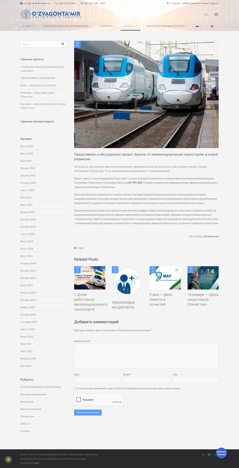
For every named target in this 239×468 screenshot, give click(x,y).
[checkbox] (8, 459)
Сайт (175, 374)
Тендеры (25, 430)
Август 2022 (27, 329)
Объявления (27, 416)
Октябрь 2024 (28, 226)
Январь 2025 (27, 211)
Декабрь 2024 (28, 219)
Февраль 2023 (28, 292)
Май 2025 (26, 197)
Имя (77, 374)
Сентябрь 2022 (28, 321)
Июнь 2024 (26, 248)
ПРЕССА (25, 423)
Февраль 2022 (28, 358)
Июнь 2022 (26, 336)
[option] (146, 94)
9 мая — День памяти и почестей (161, 299)
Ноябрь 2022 (27, 307)
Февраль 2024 (28, 263)
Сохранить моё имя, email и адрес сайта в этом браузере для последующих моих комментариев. (129, 388)
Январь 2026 (27, 168)
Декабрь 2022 (28, 299)
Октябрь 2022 (28, 314)
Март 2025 (26, 204)
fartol (36, 463)
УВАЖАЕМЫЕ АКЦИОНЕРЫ (123, 305)
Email (127, 374)
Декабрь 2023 (28, 270)
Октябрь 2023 (28, 277)
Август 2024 (27, 233)
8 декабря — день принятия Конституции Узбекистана (43, 105)
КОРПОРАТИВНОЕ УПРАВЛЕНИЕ (40, 386)
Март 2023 (26, 285)
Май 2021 (26, 365)
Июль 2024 (26, 241)
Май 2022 (26, 343)
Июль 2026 (26, 146)
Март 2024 (26, 255)
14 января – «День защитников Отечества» (203, 299)
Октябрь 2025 (28, 182)
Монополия (26, 401)
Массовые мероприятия (33, 394)
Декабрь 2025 (28, 175)
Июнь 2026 (26, 153)
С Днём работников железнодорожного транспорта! (91, 302)
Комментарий (82, 340)
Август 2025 (27, 190)
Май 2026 (26, 160)
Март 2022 (26, 351)
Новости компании (30, 408)
